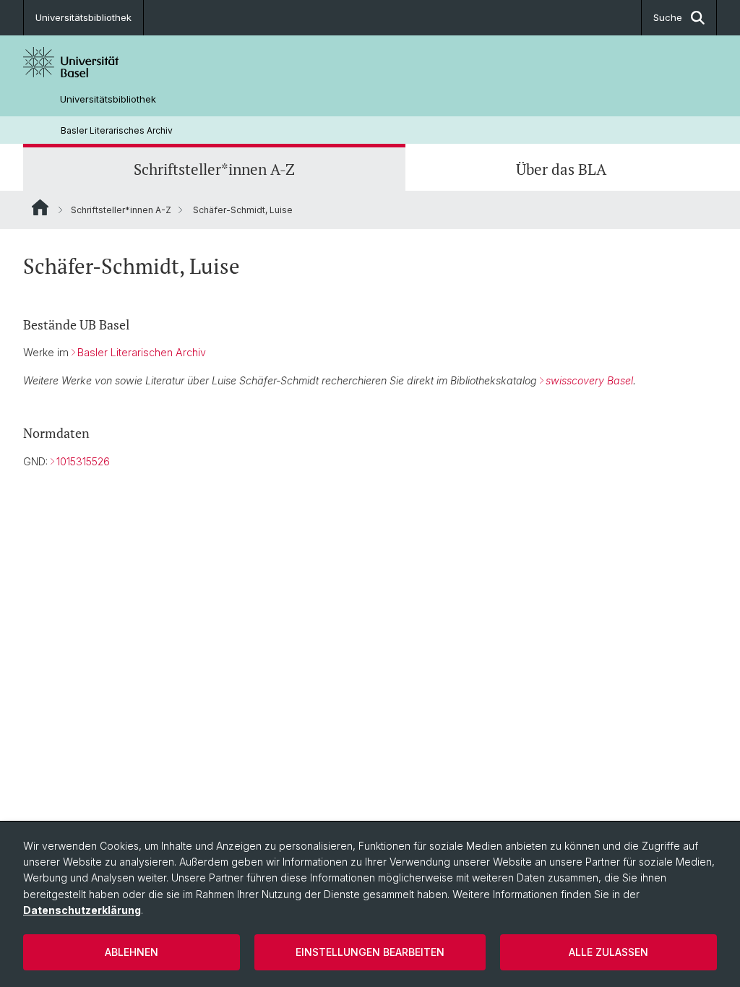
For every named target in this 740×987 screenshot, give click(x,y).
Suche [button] (667, 17)
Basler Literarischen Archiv (141, 352)
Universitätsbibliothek (83, 17)
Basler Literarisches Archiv (117, 130)
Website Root (40, 207)
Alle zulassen (608, 952)
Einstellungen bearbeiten (370, 952)
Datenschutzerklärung (82, 910)
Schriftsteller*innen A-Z (214, 169)
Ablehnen (131, 952)
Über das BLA (561, 169)
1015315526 (83, 461)
